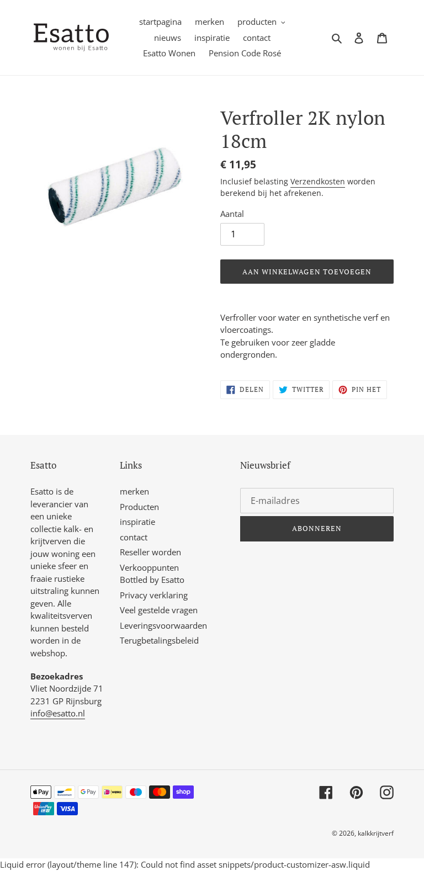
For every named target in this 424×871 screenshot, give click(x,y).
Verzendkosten (317, 181)
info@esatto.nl (57, 713)
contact (133, 537)
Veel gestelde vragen (159, 609)
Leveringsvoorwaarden (163, 625)
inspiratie (137, 521)
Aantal (232, 213)
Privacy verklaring (154, 595)
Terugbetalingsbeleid (159, 640)
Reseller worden (150, 551)
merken (134, 491)
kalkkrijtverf (376, 833)
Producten (139, 506)
